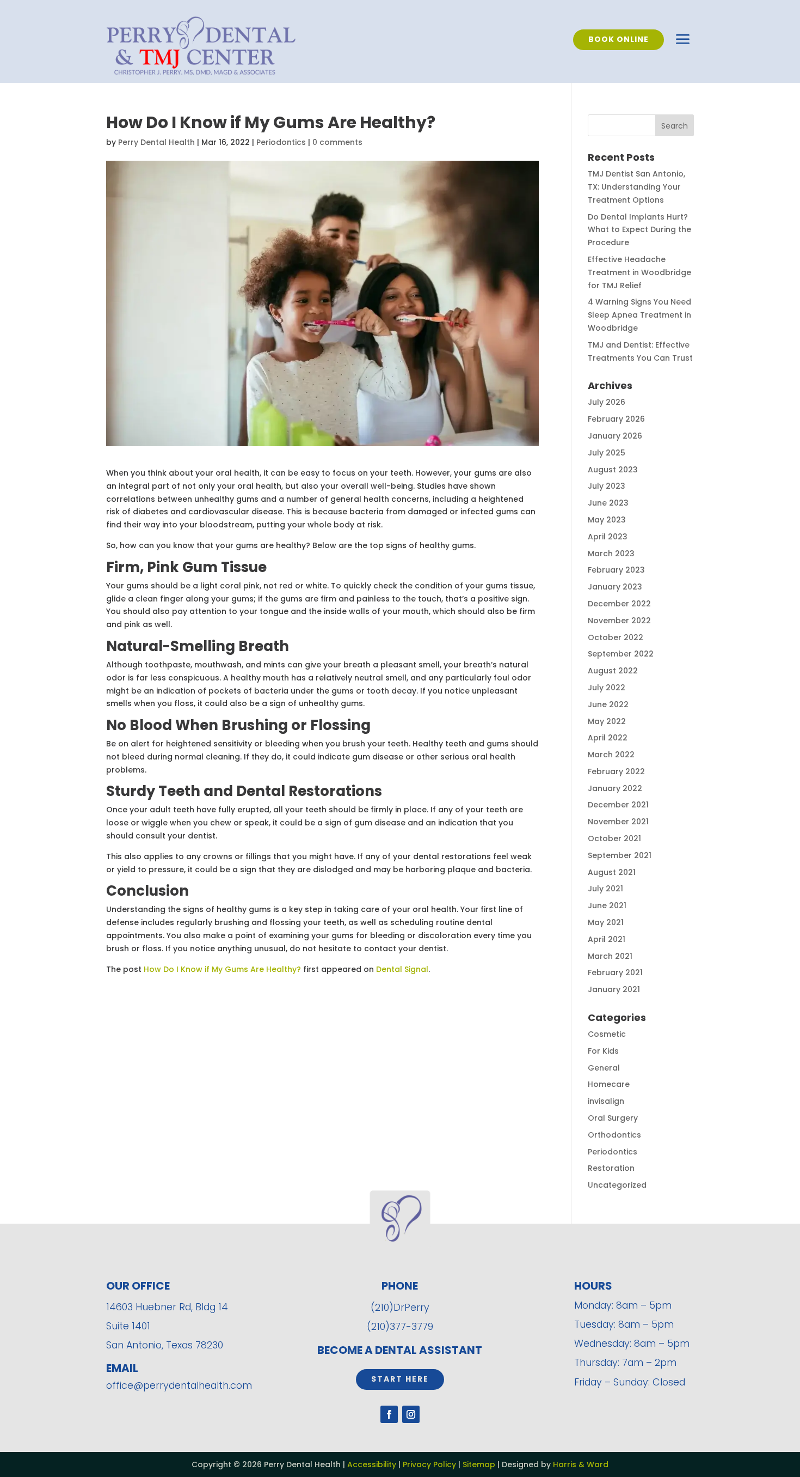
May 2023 (607, 519)
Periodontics (281, 142)
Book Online (618, 39)
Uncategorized (617, 1185)
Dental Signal (402, 969)
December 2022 (619, 603)
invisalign (606, 1101)
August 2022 (613, 670)
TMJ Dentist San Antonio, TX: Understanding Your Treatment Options (636, 186)
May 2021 (606, 922)
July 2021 (605, 888)
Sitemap (479, 1464)
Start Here (400, 1378)
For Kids (603, 1051)
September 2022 (621, 653)
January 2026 (615, 435)
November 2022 (619, 620)
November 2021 (618, 821)
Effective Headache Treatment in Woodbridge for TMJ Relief (639, 272)
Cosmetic (607, 1034)
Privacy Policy (429, 1464)
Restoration (611, 1168)
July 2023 (606, 486)
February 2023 (616, 569)
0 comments (337, 142)
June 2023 (608, 502)
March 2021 (610, 956)
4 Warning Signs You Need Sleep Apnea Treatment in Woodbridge (639, 314)
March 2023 (611, 553)
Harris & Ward (580, 1464)
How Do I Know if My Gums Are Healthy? (222, 969)
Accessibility (371, 1464)
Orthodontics (614, 1134)
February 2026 (616, 419)
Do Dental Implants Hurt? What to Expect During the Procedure (639, 229)
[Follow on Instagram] (411, 1414)
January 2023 (615, 586)
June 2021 (607, 905)
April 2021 (606, 939)
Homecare (609, 1084)
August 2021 (612, 872)
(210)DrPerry (400, 1307)
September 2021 (619, 855)
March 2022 (611, 754)
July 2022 (606, 687)
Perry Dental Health (156, 142)
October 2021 (614, 838)
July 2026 (606, 402)
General (604, 1067)
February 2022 (616, 771)
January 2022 (615, 788)
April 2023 (607, 536)
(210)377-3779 (400, 1326)
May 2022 (607, 721)
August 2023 (613, 469)
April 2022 (607, 737)
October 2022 (615, 637)
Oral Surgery (613, 1118)
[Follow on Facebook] (389, 1414)
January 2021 (614, 989)
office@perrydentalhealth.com (179, 1385)
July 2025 (606, 452)
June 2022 (608, 704)
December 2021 (618, 804)
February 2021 (615, 972)
